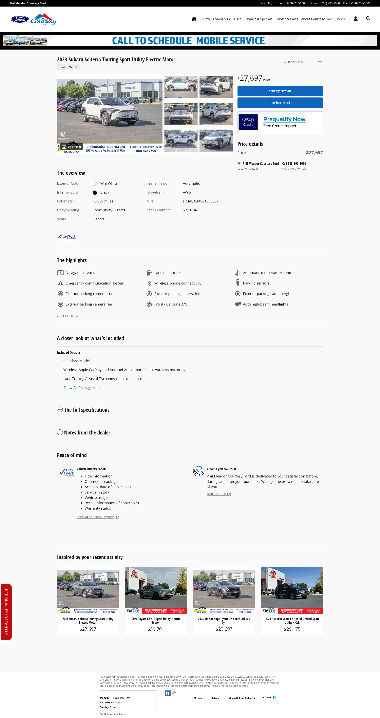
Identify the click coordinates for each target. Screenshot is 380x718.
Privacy (215, 698)
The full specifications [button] (86, 409)
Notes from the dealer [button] (87, 432)
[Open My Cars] (354, 19)
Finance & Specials (258, 19)
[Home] (20, 19)
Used (238, 19)
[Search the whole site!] (368, 18)
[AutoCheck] (67, 237)
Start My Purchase (280, 91)
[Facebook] (168, 693)
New (206, 19)
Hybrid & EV (222, 19)
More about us (219, 493)
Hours (340, 19)
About (316, 19)
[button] (142, 67)
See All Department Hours (112, 714)
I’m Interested (280, 102)
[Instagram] (174, 693)
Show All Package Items (83, 387)
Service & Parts (287, 19)
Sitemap (198, 698)
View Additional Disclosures (242, 698)
